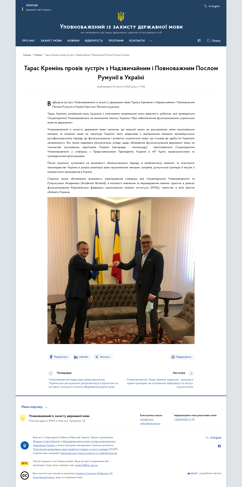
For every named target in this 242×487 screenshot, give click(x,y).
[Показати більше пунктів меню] (150, 40)
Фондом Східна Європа (46, 441)
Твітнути (105, 357)
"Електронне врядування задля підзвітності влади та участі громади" (71, 449)
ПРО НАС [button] (28, 40)
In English (214, 6)
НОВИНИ (73, 40)
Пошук (216, 40)
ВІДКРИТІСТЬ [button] (94, 40)
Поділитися (60, 357)
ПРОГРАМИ (116, 40)
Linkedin (83, 357)
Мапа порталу (32, 407)
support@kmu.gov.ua (86, 465)
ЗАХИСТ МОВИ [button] (51, 40)
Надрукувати (183, 357)
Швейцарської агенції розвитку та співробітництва (88, 453)
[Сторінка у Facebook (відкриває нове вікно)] (199, 40)
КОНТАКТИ (137, 40)
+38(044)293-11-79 (184, 419)
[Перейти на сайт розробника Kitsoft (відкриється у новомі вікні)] (192, 473)
